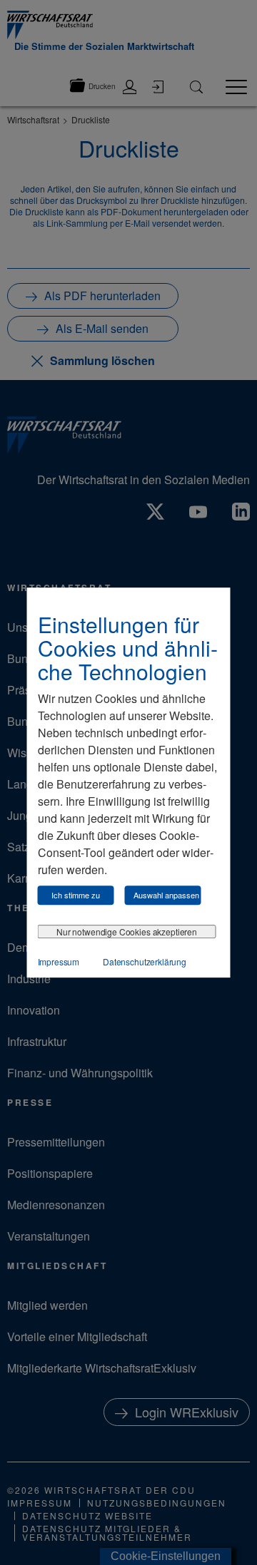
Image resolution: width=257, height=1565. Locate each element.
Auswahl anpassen (166, 894)
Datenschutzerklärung (144, 961)
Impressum (59, 961)
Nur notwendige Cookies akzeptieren (126, 931)
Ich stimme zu (75, 894)
